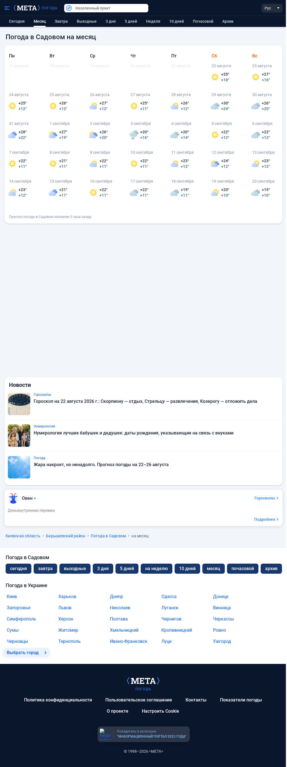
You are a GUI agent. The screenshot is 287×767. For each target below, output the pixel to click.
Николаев (120, 607)
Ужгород (222, 641)
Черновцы (17, 641)
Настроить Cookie (160, 711)
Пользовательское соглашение (138, 700)
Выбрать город (23, 652)
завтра (45, 568)
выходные (87, 21)
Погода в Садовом (108, 536)
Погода (49, 8)
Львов (64, 607)
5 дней (131, 21)
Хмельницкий (124, 630)
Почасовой (203, 21)
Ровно (219, 630)
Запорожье (18, 607)
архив (227, 21)
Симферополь (21, 619)
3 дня (111, 21)
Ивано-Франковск (128, 641)
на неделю (156, 568)
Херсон (65, 619)
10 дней (176, 21)
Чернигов (171, 619)
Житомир (68, 630)
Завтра (61, 21)
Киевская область (23, 536)
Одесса (169, 596)
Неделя (153, 21)
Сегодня (17, 21)
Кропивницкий (176, 630)
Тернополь (69, 641)
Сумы (12, 630)
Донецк (221, 596)
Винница (222, 607)
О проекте (117, 711)
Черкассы (223, 619)
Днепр (116, 596)
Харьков (67, 596)
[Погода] (143, 680)
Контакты (196, 700)
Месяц (213, 568)
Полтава (119, 619)
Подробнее (264, 519)
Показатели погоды (241, 700)
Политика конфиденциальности (58, 700)
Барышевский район (65, 536)
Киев (12, 596)
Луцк (166, 641)
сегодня (18, 568)
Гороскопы (264, 498)
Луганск (170, 607)
